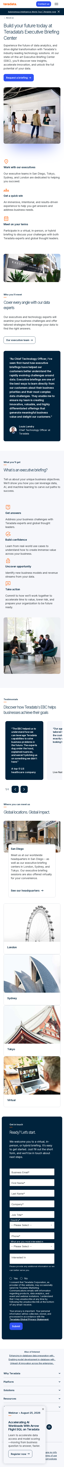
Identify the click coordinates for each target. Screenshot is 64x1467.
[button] (15, 789)
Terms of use (50, 1455)
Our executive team (17, 340)
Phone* (15, 1236)
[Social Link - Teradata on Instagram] (49, 1427)
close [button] (58, 11)
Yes (16, 1278)
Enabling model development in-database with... (32, 1359)
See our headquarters (25, 890)
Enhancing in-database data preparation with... (32, 1355)
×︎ (43, 1408)
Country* (15, 1220)
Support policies (49, 1459)
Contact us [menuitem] (43, 4)
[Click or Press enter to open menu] (56, 4)
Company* (17, 1204)
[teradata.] (10, 4)
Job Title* (17, 1214)
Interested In (18, 1257)
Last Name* (18, 1193)
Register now (18, 1454)
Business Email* (20, 1172)
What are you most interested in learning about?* (27, 1243)
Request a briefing (17, 77)
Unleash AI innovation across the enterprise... (32, 1363)
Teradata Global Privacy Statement (29, 1319)
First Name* (18, 1183)
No (26, 1278)
